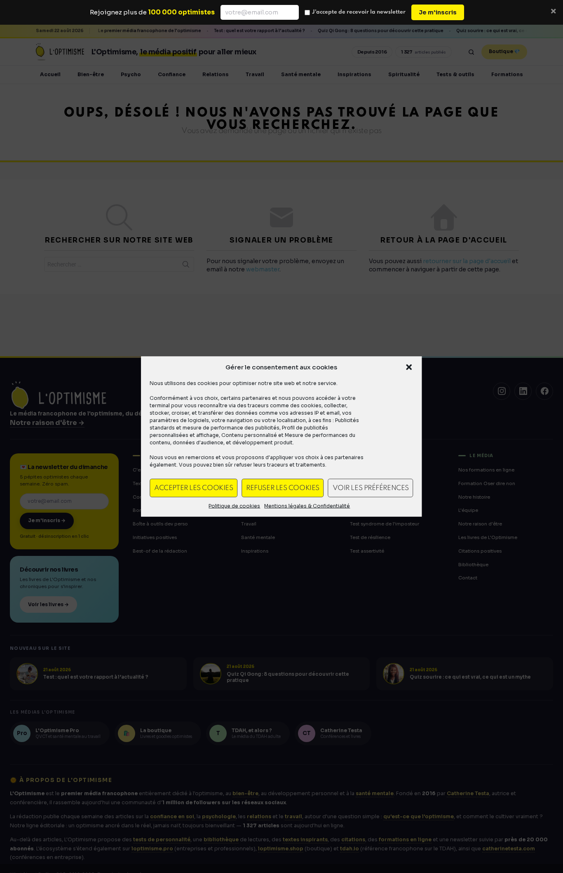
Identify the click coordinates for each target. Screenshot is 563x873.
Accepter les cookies (193, 487)
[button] (409, 367)
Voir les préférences (371, 487)
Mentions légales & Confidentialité (307, 506)
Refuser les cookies (282, 487)
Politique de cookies (234, 506)
